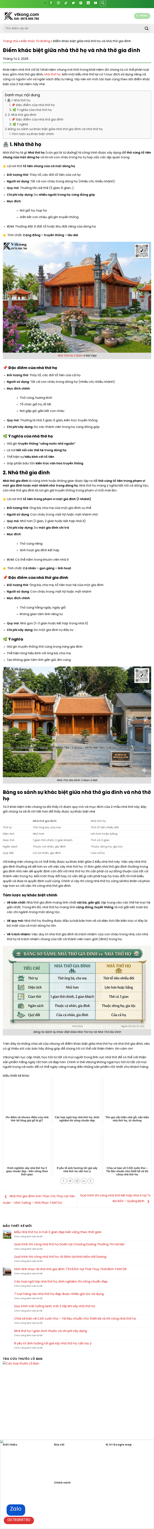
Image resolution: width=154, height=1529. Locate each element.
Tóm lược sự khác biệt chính (32, 134)
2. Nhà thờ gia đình (22, 115)
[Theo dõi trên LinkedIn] (88, 3)
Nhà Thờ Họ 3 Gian (69, 355)
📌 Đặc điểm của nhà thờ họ (33, 105)
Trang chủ (10, 41)
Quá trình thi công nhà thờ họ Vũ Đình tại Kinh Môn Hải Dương (60, 1256)
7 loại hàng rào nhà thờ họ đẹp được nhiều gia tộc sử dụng (59, 1294)
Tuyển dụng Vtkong (67, 1498)
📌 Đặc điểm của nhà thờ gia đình (37, 119)
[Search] (103, 3)
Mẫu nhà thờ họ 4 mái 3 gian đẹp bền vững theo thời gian (58, 1232)
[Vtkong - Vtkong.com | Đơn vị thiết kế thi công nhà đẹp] (31, 16)
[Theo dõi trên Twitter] (73, 3)
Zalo (16, 1509)
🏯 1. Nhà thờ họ (18, 100)
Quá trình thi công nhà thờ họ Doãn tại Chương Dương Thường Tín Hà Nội (69, 1244)
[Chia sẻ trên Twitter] (70, 1181)
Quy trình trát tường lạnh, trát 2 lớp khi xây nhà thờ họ (54, 1306)
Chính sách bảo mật (67, 1487)
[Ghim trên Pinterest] (77, 1181)
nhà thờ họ (52, 74)
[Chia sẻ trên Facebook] (63, 1181)
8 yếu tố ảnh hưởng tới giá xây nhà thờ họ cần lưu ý (52, 1343)
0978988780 (18, 1520)
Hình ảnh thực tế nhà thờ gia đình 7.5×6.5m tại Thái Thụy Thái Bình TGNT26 (70, 1269)
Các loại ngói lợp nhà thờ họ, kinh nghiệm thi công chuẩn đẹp (61, 1281)
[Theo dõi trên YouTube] (96, 3)
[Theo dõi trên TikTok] (66, 3)
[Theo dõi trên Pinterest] (81, 3)
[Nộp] (146, 28)
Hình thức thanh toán (68, 1493)
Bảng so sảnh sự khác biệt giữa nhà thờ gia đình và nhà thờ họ (55, 129)
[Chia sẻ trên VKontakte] (84, 1181)
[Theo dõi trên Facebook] (51, 3)
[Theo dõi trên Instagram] (58, 3)
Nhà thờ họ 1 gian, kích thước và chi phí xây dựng (50, 1331)
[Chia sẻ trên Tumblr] (91, 1181)
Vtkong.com (74, 1475)
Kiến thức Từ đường (35, 41)
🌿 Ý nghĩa (20, 124)
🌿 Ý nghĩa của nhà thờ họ (32, 110)
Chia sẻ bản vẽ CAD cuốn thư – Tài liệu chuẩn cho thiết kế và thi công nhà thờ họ (75, 1318)
